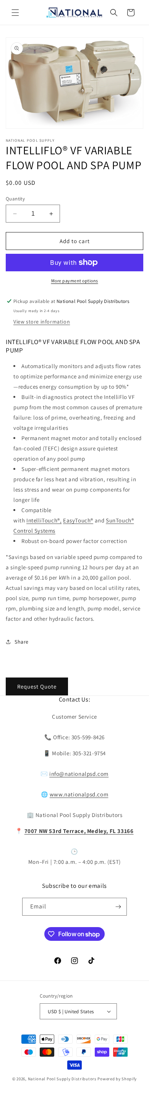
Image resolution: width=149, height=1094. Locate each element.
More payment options (74, 281)
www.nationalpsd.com (79, 794)
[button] (15, 12)
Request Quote (37, 686)
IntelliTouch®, (44, 520)
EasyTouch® (78, 520)
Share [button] (22, 641)
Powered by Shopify (117, 1078)
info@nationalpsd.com (79, 773)
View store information (41, 321)
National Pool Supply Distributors (62, 1078)
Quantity (15, 198)
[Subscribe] (118, 907)
